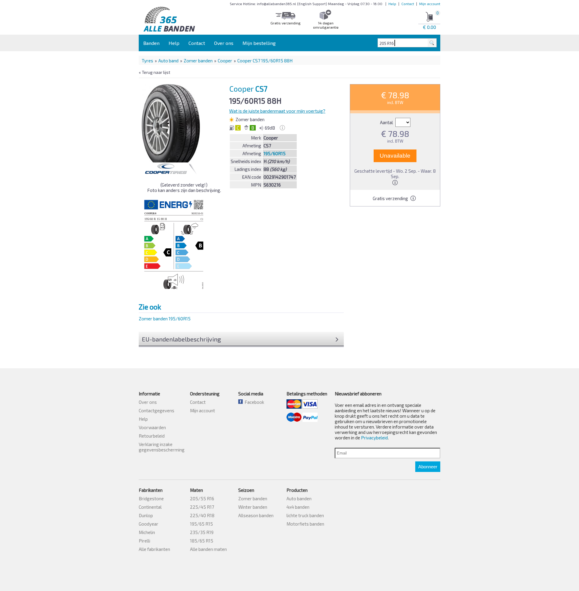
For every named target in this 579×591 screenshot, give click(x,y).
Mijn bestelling (259, 43)
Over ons (223, 43)
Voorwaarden (152, 427)
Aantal (387, 122)
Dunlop (146, 515)
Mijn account (429, 4)
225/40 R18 (202, 515)
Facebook (253, 402)
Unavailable (395, 155)
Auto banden (299, 498)
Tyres (147, 60)
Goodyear (148, 524)
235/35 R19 (202, 532)
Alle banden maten (208, 549)
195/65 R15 (201, 524)
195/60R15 (275, 153)
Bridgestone (151, 498)
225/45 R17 (202, 507)
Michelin (147, 532)
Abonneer (427, 466)
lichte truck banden (305, 515)
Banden (151, 43)
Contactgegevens (156, 410)
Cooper (225, 60)
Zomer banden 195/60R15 (165, 318)
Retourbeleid (152, 436)
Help (392, 4)
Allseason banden (256, 515)
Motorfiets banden (305, 524)
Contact (407, 4)
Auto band (168, 60)
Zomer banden (198, 60)
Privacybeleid (374, 437)
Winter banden (252, 507)
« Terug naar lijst (154, 72)
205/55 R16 (202, 498)
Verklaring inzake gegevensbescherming (162, 447)
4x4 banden (297, 507)
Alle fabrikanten (154, 549)
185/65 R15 (201, 540)
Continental (150, 507)
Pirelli (144, 540)
